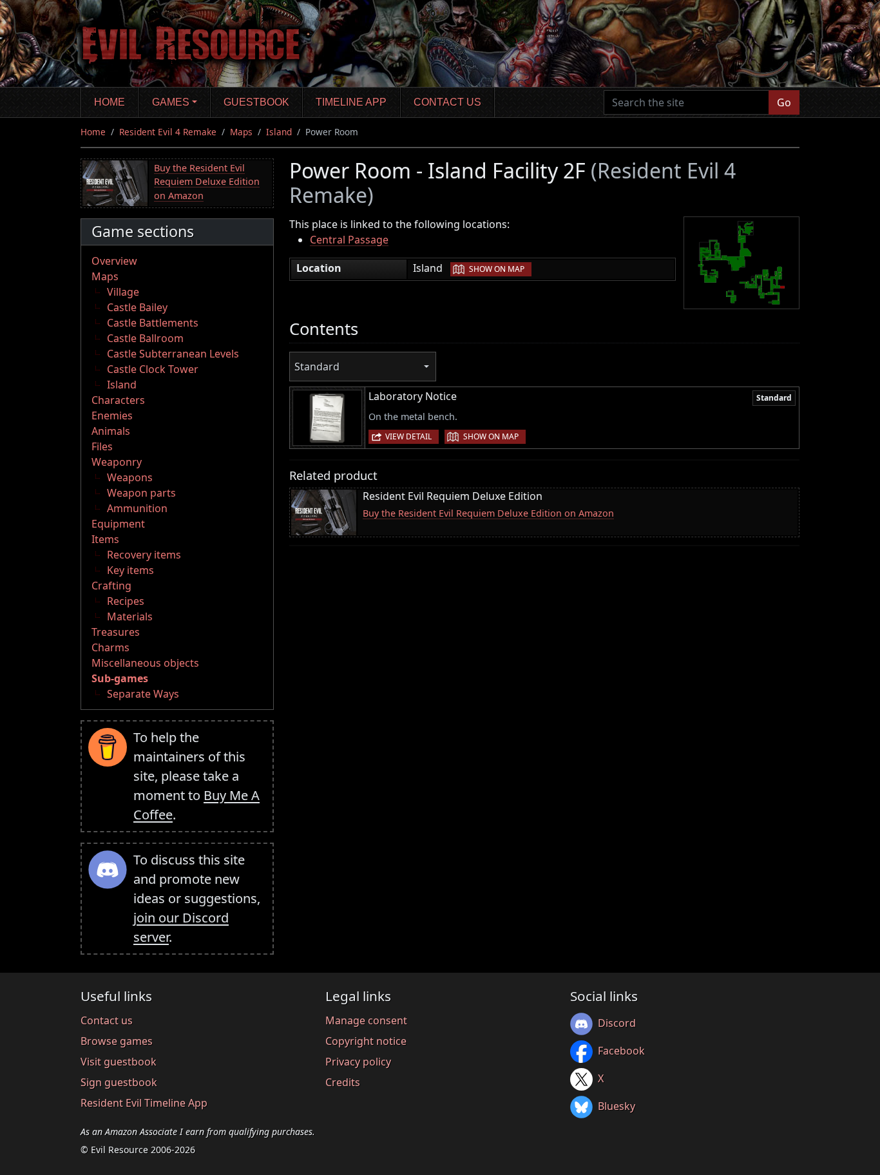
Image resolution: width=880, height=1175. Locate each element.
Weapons (130, 477)
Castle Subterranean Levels (173, 354)
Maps (241, 132)
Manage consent (366, 1020)
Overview (114, 261)
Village (123, 292)
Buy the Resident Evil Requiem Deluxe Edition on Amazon (207, 182)
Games (170, 102)
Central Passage (349, 240)
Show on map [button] (496, 268)
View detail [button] (408, 436)
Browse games (117, 1041)
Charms (110, 647)
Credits (342, 1082)
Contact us (447, 102)
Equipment (118, 524)
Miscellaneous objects (145, 663)
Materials (130, 616)
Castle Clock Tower (152, 369)
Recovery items (144, 555)
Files (102, 446)
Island (279, 132)
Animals (110, 431)
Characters (118, 400)
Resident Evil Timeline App (144, 1103)
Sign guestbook (119, 1082)
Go (784, 102)
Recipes (125, 601)
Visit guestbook (119, 1062)
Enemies (112, 415)
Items (105, 539)
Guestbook (256, 102)
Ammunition (137, 508)
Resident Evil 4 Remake (167, 132)
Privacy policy (358, 1062)
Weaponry (116, 462)
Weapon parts (141, 493)
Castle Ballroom (145, 338)
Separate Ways (143, 694)
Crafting (111, 585)
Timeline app (351, 102)
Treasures (115, 632)
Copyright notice (366, 1041)
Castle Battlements (152, 323)
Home (109, 102)
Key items (130, 570)
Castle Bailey (137, 307)
